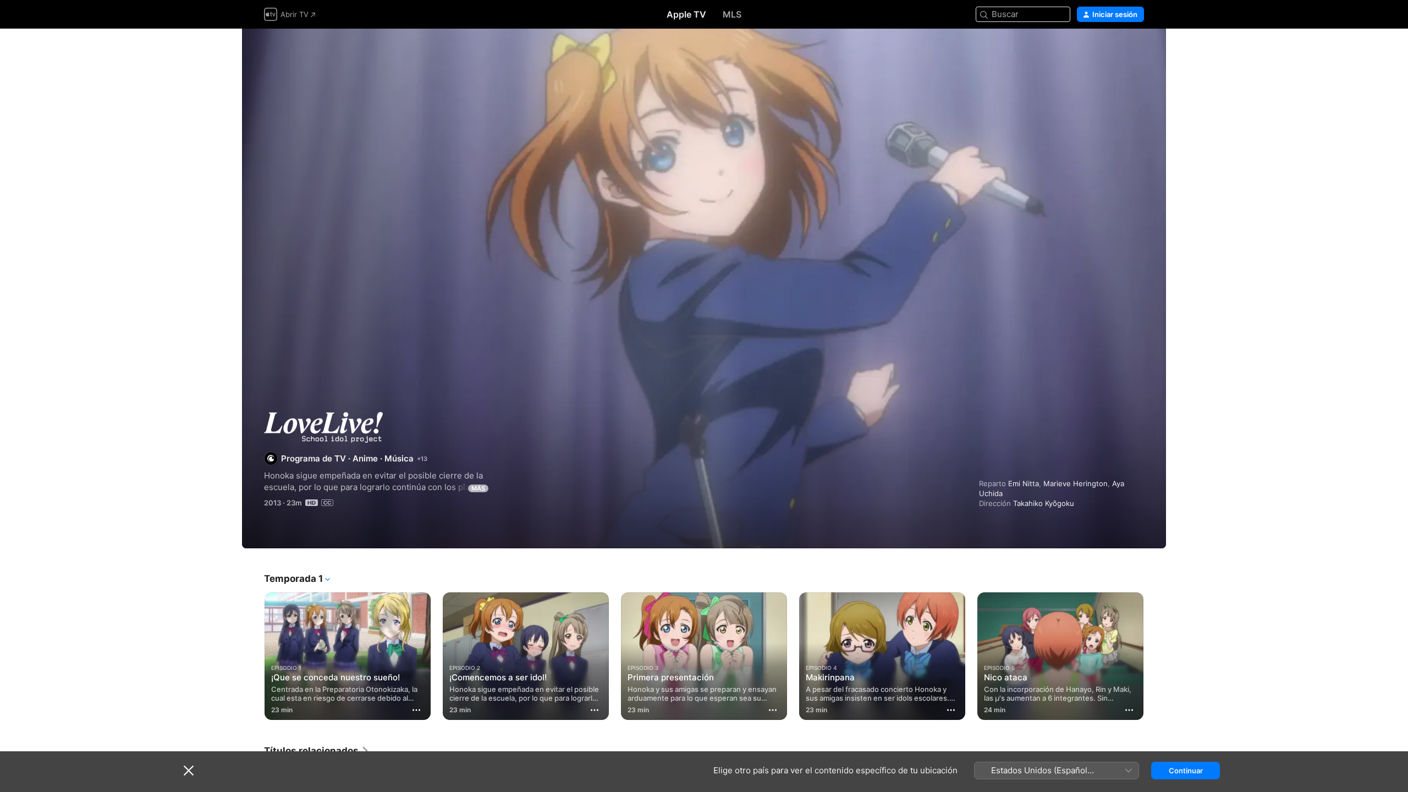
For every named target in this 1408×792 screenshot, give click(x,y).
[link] (317, 751)
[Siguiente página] (1155, 656)
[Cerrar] (189, 771)
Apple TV (686, 14)
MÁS (478, 488)
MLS (732, 14)
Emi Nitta (1023, 483)
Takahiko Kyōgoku (1043, 503)
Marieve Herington (1075, 483)
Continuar (1186, 770)
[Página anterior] (253, 656)
